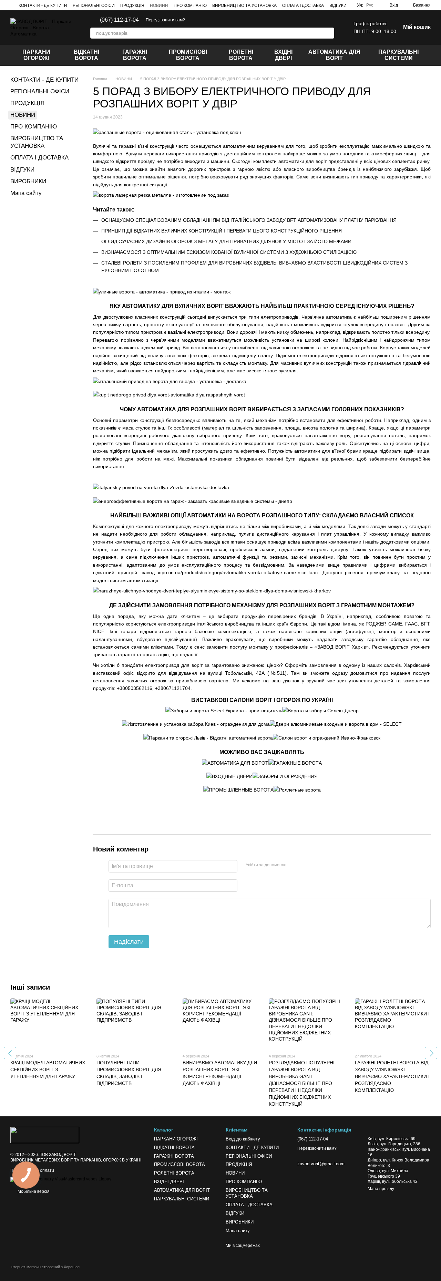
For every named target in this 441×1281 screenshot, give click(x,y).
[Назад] (10, 1053)
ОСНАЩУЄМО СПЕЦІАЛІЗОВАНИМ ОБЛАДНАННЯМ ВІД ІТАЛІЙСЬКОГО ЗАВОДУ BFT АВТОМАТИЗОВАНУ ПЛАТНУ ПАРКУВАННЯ (249, 220)
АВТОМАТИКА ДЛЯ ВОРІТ (334, 55)
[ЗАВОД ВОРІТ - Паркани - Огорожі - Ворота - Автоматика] (44, 1134)
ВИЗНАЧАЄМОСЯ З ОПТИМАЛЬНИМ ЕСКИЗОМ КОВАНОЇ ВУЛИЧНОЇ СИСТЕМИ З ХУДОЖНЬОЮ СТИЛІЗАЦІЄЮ (229, 252)
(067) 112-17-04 (119, 20)
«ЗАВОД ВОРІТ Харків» (342, 647)
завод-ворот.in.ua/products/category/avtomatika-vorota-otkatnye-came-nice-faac (230, 572)
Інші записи (30, 987)
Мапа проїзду (381, 1188)
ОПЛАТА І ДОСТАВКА (303, 5)
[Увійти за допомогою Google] (305, 865)
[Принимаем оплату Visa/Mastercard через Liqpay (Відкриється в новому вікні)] (60, 1179)
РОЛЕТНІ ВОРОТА (241, 55)
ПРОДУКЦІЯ (132, 5)
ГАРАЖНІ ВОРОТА (134, 55)
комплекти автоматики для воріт (290, 161)
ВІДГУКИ (338, 5)
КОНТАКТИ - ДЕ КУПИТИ (43, 5)
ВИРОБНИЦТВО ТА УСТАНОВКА (244, 5)
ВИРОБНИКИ (28, 181)
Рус (369, 5)
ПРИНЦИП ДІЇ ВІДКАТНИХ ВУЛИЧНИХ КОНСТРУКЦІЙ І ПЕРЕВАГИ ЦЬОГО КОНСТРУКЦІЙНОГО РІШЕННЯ (221, 231)
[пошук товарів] (328, 33)
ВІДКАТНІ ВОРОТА (86, 55)
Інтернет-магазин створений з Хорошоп (45, 1267)
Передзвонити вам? (165, 20)
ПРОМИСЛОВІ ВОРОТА (188, 55)
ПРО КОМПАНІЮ (190, 5)
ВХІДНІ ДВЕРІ (283, 55)
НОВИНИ (159, 5)
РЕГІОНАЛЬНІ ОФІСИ (94, 5)
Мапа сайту (26, 193)
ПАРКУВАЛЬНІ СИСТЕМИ (398, 55)
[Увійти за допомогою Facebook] (294, 865)
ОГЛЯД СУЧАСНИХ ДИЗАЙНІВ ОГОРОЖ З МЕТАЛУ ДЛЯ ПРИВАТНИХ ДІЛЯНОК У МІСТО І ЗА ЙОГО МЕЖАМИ (226, 241)
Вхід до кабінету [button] (243, 1138)
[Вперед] (431, 1053)
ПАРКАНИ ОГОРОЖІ (36, 55)
